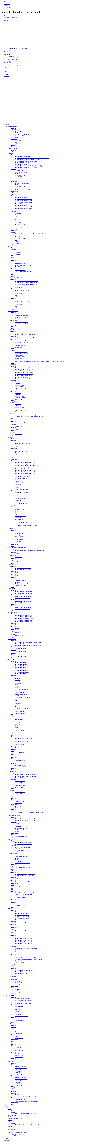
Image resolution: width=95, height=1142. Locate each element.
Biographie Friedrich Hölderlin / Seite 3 (24, 617)
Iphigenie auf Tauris (19, 484)
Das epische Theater (19, 170)
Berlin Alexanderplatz (20, 263)
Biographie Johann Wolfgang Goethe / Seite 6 (25, 468)
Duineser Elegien (19, 949)
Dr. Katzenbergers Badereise (21, 923)
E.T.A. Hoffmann (12, 639)
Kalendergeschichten (20, 175)
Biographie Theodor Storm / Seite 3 (23, 1000)
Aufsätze (6, 71)
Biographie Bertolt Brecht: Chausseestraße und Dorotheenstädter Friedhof (32, 158)
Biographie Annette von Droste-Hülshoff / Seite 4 (26, 284)
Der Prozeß (17, 686)
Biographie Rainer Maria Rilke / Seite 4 (24, 940)
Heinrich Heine (11, 588)
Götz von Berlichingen (20, 482)
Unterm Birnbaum (19, 389)
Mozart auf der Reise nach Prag (22, 850)
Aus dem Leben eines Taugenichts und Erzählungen (27, 337)
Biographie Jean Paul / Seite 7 (22, 919)
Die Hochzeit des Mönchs (10, 19)
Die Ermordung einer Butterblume (23, 265)
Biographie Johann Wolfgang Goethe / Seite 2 (25, 462)
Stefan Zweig (11, 1090)
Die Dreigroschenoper (20, 173)
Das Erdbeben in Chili (20, 760)
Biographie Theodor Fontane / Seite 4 (24, 371)
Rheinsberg (17, 1031)
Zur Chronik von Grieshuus (21, 1016)
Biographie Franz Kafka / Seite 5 (22, 667)
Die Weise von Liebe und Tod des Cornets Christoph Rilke (28, 959)
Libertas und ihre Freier (20, 347)
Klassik (9, 1117)
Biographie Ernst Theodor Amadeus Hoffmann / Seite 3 (28, 643)
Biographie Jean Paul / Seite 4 (22, 915)
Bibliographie (7, 62)
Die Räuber (17, 981)
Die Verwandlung (19, 688)
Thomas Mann (11, 796)
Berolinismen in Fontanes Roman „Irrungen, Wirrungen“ (28, 415)
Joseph (16, 295)
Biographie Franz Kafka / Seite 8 (22, 672)
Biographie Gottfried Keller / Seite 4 (23, 741)
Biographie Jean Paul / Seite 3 (22, 913)
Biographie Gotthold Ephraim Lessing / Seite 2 (26, 774)
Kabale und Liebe (19, 982)
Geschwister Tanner (19, 1049)
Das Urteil (17, 681)
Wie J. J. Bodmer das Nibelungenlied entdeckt (25, 1113)
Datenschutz (7, 74)
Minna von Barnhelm (20, 781)
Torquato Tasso (18, 487)
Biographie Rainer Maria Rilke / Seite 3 (24, 938)
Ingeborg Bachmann (12, 126)
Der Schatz (17, 858)
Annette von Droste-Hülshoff (14, 277)
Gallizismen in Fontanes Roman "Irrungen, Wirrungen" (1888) (29, 416)
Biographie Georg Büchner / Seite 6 (23, 205)
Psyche (16, 1012)
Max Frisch (10, 437)
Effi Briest (17, 383)
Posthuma (17, 1011)
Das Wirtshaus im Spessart (21, 585)
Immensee (17, 1009)
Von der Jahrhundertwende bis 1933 (16, 1131)
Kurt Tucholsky (11, 1023)
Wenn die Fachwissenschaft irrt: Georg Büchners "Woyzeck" (29, 233)
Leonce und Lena (19, 218)
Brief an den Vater (19, 719)
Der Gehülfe (18, 1047)
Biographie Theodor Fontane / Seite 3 (24, 369)
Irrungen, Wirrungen (19, 385)
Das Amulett (7, 16)
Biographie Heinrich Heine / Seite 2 (23, 591)
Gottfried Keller (11, 735)
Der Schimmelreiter (19, 1008)
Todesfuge (17, 254)
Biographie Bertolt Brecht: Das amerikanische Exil (27, 159)
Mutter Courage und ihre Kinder (22, 180)
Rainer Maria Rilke (12, 934)
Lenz (16, 216)
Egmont (17, 479)
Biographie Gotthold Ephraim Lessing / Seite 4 (26, 777)
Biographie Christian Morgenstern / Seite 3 (25, 875)
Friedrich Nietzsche (12, 889)
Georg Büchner (11, 194)
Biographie (6, 46)
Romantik (10, 1120)
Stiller (16, 446)
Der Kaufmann (18, 684)
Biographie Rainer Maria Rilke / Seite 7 (24, 945)
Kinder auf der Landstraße (21, 694)
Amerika (17, 676)
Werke (5, 64)
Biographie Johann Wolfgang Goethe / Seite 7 (25, 470)
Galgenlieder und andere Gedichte (23, 882)
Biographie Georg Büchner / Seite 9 (23, 210)
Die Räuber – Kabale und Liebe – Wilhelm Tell (26, 978)
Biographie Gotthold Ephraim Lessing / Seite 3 (26, 776)
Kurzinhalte (7, 54)
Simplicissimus (18, 553)
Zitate (5, 67)
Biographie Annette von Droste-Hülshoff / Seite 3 (26, 282)
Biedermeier (10, 1121)
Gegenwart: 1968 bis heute (14, 1135)
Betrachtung (18, 678)
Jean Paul (10, 908)
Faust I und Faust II (19, 497)
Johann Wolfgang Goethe (14, 459)
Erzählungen (18, 727)
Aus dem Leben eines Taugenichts (23, 342)
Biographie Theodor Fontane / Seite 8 (24, 377)
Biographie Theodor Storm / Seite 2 (23, 998)
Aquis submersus (19, 1006)
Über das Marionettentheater (21, 762)
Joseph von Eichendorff (13, 329)
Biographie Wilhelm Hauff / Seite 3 (23, 569)
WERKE (6, 5)
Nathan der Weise (19, 782)
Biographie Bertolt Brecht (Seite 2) (23, 156)
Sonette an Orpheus (19, 952)
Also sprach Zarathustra (20, 897)
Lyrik (16, 178)
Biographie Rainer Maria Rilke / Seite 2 (24, 937)
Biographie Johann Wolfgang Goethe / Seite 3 (25, 464)
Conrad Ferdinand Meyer (14, 815)
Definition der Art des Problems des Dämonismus (26, 525)
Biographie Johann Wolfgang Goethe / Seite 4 (25, 465)
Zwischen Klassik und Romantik (15, 1118)
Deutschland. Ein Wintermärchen (22, 598)
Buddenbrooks (18, 806)
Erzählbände (18, 140)
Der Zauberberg (18, 803)
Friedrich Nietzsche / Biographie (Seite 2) (24, 893)
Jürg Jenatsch (7, 20)
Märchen (17, 852)
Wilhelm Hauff (11, 564)
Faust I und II (18, 481)
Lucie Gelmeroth (19, 861)
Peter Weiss (10, 1061)
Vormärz (10, 1126)
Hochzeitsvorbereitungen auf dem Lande (24, 729)
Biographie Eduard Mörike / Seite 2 (23, 842)
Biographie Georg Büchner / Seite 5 (23, 203)
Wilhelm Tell (18, 984)
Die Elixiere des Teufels (20, 648)
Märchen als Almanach (20, 580)
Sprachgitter (17, 252)
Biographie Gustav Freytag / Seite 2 (23, 423)
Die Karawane (18, 582)
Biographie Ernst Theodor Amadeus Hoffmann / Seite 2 (28, 642)
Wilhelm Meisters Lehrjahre (21, 489)
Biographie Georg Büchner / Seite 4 (23, 202)
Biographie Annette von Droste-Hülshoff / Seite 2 (26, 281)
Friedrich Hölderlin (12, 612)
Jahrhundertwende (12, 1129)
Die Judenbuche (18, 287)
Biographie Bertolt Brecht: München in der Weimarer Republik (29, 166)
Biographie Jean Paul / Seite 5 (22, 916)
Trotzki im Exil (18, 1074)
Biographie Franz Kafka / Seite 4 (22, 665)
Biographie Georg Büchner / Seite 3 (23, 200)
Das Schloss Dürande (20, 356)
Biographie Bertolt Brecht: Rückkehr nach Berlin (26, 167)
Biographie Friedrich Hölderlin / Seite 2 (24, 615)
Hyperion (17, 624)
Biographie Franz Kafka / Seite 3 (22, 664)
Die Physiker (18, 318)
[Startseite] (3, 1)
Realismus (10, 1128)
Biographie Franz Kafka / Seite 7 (22, 670)
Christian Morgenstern (13, 870)
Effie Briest (17, 405)
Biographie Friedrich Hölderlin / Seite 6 (24, 621)
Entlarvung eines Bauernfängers (22, 691)
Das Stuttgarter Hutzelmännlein (22, 855)
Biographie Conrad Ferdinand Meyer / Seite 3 (18, 50)
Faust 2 (16, 514)
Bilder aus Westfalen (19, 292)
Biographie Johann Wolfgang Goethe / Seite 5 (25, 467)
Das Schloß (17, 680)
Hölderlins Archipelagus (20, 636)
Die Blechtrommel (19, 533)
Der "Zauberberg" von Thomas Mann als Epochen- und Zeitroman (30, 812)
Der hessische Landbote (20, 214)
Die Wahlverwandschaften (21, 478)
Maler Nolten (18, 848)
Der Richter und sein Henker (21, 317)
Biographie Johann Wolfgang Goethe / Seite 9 (25, 473)
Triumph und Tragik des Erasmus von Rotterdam (26, 1096)
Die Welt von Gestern (20, 1094)
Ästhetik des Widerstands (21, 1068)
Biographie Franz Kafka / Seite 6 (22, 669)
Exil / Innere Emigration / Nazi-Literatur (17, 1132)
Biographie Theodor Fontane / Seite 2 (24, 367)
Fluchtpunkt (17, 1071)
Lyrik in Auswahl (19, 386)
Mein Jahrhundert (19, 536)
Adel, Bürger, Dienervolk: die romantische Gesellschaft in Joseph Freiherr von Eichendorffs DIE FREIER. (40, 361)
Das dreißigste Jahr (19, 132)
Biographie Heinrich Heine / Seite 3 (23, 593)
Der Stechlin (18, 382)
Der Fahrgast (18, 683)
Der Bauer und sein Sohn (21, 856)
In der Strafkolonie (19, 692)
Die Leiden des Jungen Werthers (22, 508)
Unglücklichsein (18, 695)
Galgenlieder (18, 878)
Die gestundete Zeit (19, 136)
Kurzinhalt (13, 288)
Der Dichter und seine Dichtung (22, 847)
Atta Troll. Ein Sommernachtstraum (23, 596)
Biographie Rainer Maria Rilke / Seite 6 (24, 943)
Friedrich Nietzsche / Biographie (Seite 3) (24, 894)
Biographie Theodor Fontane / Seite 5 (24, 372)
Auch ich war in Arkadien (21, 341)
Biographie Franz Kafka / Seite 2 (22, 662)
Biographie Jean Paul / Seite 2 (22, 911)
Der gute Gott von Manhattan (22, 134)
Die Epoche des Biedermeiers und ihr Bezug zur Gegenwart (29, 1124)
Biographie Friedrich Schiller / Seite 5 (24, 975)
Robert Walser (11, 1042)
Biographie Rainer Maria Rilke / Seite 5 (24, 941)
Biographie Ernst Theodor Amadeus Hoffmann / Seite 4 (28, 645)
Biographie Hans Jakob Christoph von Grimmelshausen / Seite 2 (30, 550)
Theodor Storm (11, 995)
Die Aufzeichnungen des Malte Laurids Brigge (26, 948)
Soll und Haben (18, 426)
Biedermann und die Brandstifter (22, 443)
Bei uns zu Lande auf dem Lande (22, 290)
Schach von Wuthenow (20, 388)
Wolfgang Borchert (12, 148)
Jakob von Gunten (19, 1050)
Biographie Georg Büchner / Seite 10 (23, 197)
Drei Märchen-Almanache (21, 572)
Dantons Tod (18, 213)
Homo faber (17, 445)
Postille (6, 72)
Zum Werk (6, 51)
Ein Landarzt (18, 710)
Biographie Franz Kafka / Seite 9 (22, 673)
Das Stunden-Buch (19, 956)
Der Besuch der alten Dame (21, 315)
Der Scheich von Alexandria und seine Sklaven (26, 583)
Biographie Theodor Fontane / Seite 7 (24, 375)
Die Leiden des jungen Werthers (22, 476)
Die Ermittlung (18, 1069)
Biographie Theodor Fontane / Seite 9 (24, 378)
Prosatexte (10, 53)
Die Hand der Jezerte (20, 859)
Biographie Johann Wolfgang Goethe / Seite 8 (25, 471)
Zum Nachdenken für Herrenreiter (23, 697)
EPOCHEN (7, 7)
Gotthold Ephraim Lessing (14, 771)
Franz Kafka (11, 659)
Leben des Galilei (19, 177)
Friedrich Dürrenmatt (13, 311)
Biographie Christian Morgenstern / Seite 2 (25, 874)
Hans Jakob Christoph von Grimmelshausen (18, 547)
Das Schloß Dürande (20, 345)
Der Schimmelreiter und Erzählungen (23, 1003)
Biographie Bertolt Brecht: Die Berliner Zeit (25, 162)
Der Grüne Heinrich (19, 744)
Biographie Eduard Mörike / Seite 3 (23, 844)
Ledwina (17, 296)
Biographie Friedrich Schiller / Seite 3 (24, 971)
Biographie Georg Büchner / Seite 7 (23, 207)
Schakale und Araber (20, 713)
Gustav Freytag (11, 419)
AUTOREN (7, 4)
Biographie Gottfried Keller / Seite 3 (23, 740)
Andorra (17, 441)
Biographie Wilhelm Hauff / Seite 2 (23, 568)
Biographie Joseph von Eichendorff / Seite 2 (25, 333)
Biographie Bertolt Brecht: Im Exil (23, 164)
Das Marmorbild (19, 344)
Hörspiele (17, 142)
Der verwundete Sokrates (21, 172)
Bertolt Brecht (11, 153)
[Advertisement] (45, 32)
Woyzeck (17, 219)
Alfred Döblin (11, 259)
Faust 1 (16, 512)
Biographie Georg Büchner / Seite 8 (23, 208)
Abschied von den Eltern (20, 1066)
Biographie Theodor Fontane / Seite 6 (24, 374)
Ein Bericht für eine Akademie (22, 689)
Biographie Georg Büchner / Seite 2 (23, 199)
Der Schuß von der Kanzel (10, 17)
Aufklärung (10, 1110)
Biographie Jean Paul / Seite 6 (22, 918)
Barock (9, 1109)
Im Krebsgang (18, 535)
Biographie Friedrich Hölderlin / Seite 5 (24, 620)
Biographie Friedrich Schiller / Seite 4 (24, 973)
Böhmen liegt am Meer (20, 131)
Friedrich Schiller (12, 967)
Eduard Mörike (11, 839)
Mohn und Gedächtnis (20, 251)
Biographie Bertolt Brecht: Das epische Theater (26, 161)
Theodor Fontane (12, 364)
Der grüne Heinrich (19, 752)
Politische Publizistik (20, 1030)
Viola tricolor (18, 1014)
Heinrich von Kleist (12, 755)
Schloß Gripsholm (19, 1033)
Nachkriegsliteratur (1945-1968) (15, 1134)
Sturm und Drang (12, 1115)
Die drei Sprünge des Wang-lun (22, 266)
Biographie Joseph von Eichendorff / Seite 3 (25, 334)
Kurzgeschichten (19, 732)
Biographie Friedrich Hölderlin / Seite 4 (24, 618)
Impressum (6, 76)
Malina (16, 137)
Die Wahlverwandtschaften (21, 509)
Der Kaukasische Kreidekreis (22, 183)
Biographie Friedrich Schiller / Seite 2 (24, 970)
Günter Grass (11, 528)
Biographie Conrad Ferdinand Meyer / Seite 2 (18, 48)
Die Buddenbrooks (19, 801)
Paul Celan (10, 246)
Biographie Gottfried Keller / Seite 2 (23, 738)
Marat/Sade (17, 1072)
